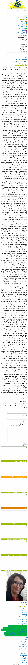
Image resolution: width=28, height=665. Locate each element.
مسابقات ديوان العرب (22, 649)
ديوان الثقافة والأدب (21, 24)
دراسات (25, 639)
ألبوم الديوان (24, 642)
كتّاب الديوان (24, 662)
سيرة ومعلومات (23, 641)
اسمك (26, 409)
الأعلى (26, 637)
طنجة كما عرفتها (23, 616)
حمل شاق (24, 608)
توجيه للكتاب (22, 33)
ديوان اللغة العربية (21, 32)
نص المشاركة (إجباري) (22, 424)
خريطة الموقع (23, 655)
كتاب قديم (24, 621)
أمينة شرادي (20, 63)
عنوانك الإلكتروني (23, 415)
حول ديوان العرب (23, 660)
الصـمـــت (24, 614)
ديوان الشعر (23, 23)
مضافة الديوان (22, 26)
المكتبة (24, 30)
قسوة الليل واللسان (22, 619)
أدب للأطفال (24, 644)
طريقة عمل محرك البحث (21, 17)
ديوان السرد (23, 21)
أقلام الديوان (23, 19)
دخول (25, 651)
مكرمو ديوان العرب (22, 648)
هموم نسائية (24, 610)
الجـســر (25, 617)
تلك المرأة (24, 612)
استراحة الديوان (22, 28)
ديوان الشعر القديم (22, 646)
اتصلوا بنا (25, 658)
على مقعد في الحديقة (22, 623)
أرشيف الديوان (23, 653)
